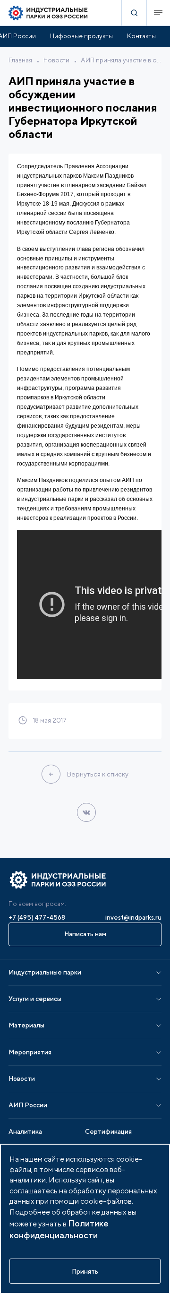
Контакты (141, 36)
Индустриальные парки (44, 972)
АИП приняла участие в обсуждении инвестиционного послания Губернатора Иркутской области (121, 60)
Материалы (26, 1025)
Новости (56, 60)
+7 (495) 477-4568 (36, 917)
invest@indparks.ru (133, 917)
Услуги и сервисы (34, 998)
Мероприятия (29, 1052)
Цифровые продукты (81, 36)
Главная (20, 60)
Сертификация (108, 1131)
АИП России (27, 1105)
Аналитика (25, 1131)
